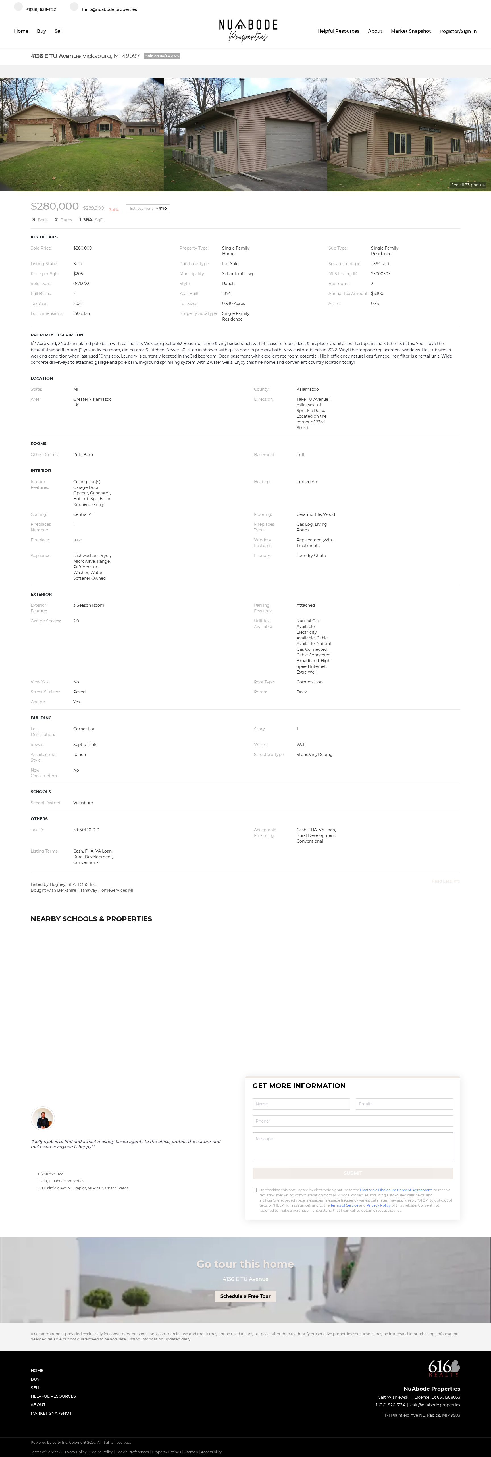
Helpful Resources (338, 31)
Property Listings (166, 1452)
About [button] (375, 31)
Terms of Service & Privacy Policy (59, 1452)
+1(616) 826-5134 (389, 1405)
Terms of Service (344, 1205)
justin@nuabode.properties (61, 1181)
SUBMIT (353, 1173)
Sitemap (191, 1452)
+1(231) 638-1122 (50, 1174)
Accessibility (211, 1452)
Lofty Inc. (60, 1442)
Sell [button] (59, 31)
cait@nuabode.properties (435, 1405)
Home (21, 31)
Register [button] (449, 31)
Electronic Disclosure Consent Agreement (396, 1190)
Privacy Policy (379, 1205)
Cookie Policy (101, 1452)
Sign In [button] (469, 31)
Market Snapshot (411, 31)
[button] (55, 1370)
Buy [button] (41, 31)
